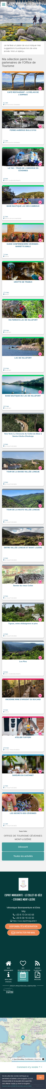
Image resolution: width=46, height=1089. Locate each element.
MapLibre (37, 1059)
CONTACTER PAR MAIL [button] (25, 932)
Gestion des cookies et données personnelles (17, 1086)
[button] (23, 89)
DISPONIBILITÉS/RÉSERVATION (23, 926)
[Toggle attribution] (43, 1059)
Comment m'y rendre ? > (29, 1067)
